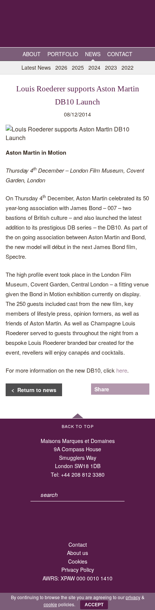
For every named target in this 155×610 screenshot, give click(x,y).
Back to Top (78, 426)
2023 (111, 67)
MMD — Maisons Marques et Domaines (77, 24)
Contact (119, 54)
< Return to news (33, 390)
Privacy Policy (77, 569)
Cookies (77, 561)
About (32, 54)
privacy (133, 597)
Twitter (119, 389)
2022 (128, 67)
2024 (94, 67)
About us (77, 552)
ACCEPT (94, 604)
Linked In (143, 389)
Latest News (36, 67)
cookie (50, 604)
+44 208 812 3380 (83, 474)
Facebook (131, 389)
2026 (61, 67)
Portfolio (62, 54)
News (92, 54)
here (121, 370)
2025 (78, 67)
